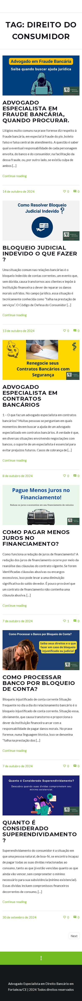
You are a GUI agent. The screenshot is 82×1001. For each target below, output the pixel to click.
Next (74, 936)
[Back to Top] (72, 991)
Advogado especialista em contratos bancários (30, 396)
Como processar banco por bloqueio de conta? (39, 683)
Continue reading (15, 176)
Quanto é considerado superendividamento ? (40, 831)
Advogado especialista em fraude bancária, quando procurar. (36, 111)
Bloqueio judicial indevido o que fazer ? (40, 253)
